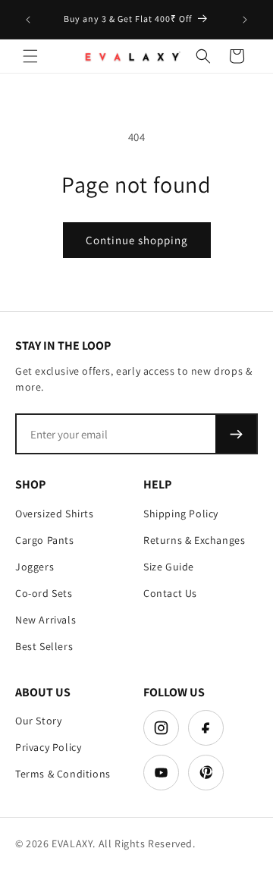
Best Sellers (44, 646)
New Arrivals (45, 620)
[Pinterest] (206, 772)
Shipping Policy (180, 513)
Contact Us (170, 593)
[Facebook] (206, 728)
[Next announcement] (245, 19)
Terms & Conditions (63, 774)
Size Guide (168, 566)
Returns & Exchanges (194, 540)
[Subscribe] (235, 434)
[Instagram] (161, 728)
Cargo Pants (44, 540)
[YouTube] (161, 772)
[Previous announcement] (28, 19)
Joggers (34, 566)
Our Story (38, 720)
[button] (30, 56)
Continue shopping (137, 240)
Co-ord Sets (44, 593)
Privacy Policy (48, 747)
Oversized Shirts (54, 513)
